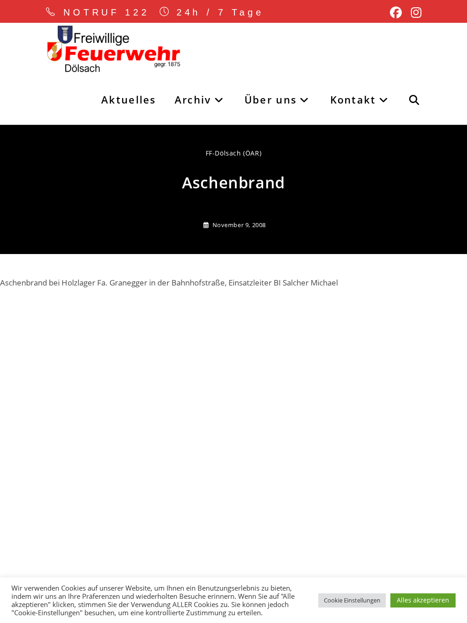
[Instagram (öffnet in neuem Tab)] (413, 13)
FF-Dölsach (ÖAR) (234, 153)
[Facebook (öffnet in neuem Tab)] (395, 13)
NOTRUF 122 (106, 12)
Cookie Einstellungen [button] (352, 600)
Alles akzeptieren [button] (423, 600)
